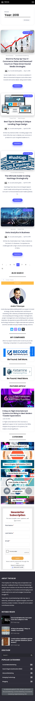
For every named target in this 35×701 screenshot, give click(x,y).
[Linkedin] (11, 329)
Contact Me (32, 351)
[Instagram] (15, 329)
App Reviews (18, 500)
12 (2, 269)
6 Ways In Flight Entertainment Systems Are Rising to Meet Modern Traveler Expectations (17, 413)
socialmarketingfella (16, 71)
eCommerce (9, 55)
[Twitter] (23, 329)
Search (17, 283)
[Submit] (32, 655)
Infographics (18, 491)
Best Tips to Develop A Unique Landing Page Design (17, 122)
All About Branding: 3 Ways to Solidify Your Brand (20, 629)
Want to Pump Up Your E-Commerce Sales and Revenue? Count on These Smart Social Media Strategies (17, 63)
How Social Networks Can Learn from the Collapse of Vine (21, 618)
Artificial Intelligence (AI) (17, 446)
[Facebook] (19, 329)
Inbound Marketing (17, 455)
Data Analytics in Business (17, 232)
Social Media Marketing (22, 55)
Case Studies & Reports (17, 482)
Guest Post (13, 118)
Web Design (21, 118)
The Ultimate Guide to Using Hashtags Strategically (17, 177)
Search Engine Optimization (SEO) (17, 464)
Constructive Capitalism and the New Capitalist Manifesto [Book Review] (21, 640)
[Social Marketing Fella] (5, 2)
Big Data (13, 229)
